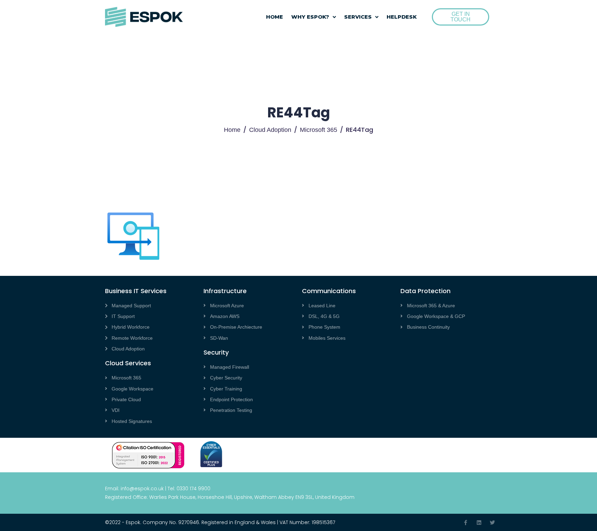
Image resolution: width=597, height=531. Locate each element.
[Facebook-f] (465, 522)
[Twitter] (492, 522)
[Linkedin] (479, 522)
